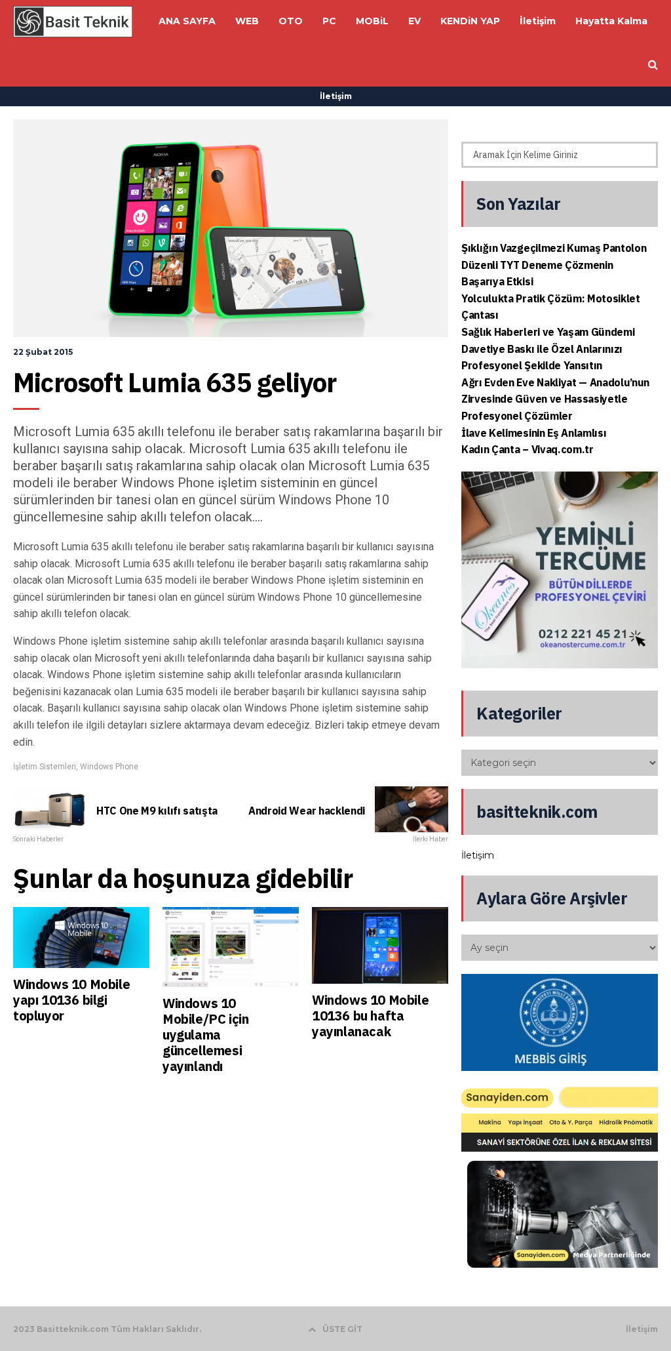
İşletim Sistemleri (44, 766)
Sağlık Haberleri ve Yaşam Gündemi (547, 331)
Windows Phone (109, 766)
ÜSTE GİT (342, 1329)
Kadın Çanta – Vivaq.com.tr (527, 449)
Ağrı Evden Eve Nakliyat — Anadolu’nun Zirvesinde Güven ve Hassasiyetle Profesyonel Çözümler (555, 399)
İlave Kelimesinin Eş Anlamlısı (533, 432)
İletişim (336, 96)
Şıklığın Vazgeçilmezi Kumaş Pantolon (553, 247)
